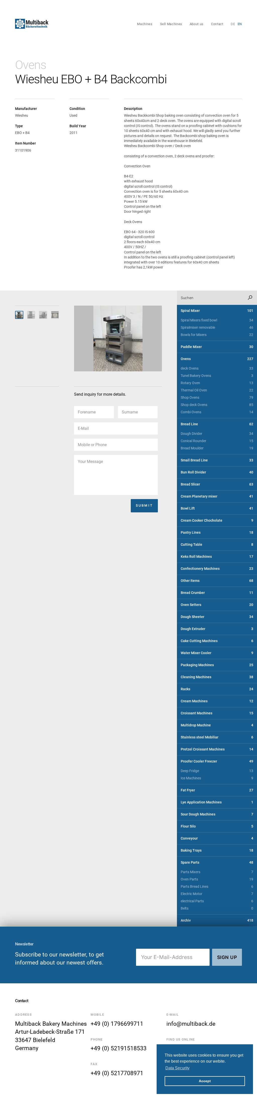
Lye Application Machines (217, 802)
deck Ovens (217, 368)
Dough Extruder (217, 629)
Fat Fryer (217, 790)
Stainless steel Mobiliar (217, 737)
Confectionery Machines (217, 569)
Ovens (30, 65)
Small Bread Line (217, 460)
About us (197, 24)
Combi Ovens (217, 412)
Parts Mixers (217, 872)
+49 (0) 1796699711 (117, 1023)
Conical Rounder (217, 441)
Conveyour (217, 838)
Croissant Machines (217, 713)
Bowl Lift (217, 508)
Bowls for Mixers (217, 335)
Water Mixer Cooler (217, 653)
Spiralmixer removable (217, 327)
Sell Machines (171, 24)
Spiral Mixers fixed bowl (217, 320)
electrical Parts (217, 901)
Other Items (217, 581)
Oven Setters (217, 605)
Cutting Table (217, 544)
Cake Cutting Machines (217, 641)
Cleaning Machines (217, 677)
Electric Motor (217, 894)
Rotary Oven (217, 383)
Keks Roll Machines (217, 557)
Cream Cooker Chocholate (217, 520)
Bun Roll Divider (217, 472)
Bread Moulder (217, 448)
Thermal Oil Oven (217, 390)
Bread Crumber (217, 593)
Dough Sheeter (217, 617)
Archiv (217, 920)
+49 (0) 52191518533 (119, 1048)
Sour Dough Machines (217, 814)
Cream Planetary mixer (217, 496)
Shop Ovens (217, 397)
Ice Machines (217, 778)
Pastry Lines (217, 532)
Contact (217, 24)
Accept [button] (205, 1081)
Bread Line (217, 424)
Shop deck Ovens (217, 405)
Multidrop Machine (217, 725)
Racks (217, 689)
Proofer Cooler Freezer (217, 761)
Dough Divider (217, 434)
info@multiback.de (190, 1023)
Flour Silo (217, 826)
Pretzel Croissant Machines (217, 749)
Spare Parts (217, 862)
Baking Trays (217, 850)
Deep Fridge (217, 771)
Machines (144, 24)
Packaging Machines (217, 665)
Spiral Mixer (217, 311)
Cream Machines (217, 701)
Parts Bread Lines (217, 886)
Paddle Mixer (217, 347)
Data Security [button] (177, 1068)
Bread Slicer (217, 484)
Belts (217, 908)
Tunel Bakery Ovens (217, 376)
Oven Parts (217, 879)
